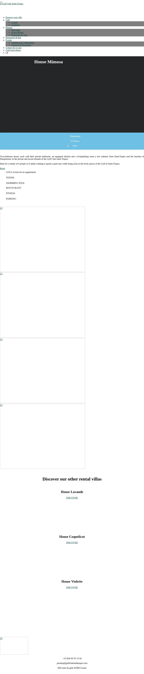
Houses (9, 27)
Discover (72, 498)
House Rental (17, 32)
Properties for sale (19, 35)
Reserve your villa (14, 17)
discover (72, 587)
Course (14, 22)
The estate (15, 30)
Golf (8, 20)
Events (9, 40)
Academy (15, 25)
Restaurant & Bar (13, 37)
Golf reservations (13, 50)
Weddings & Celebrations (22, 42)
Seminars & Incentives (21, 45)
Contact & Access (14, 47)
